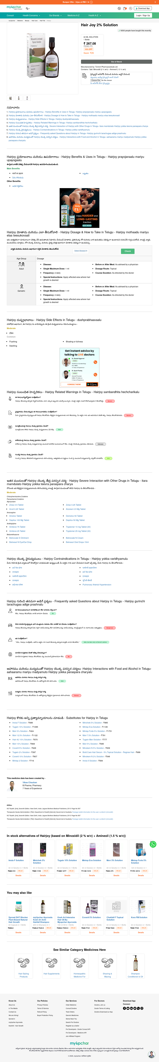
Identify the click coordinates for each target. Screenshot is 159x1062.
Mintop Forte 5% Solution (94, 731)
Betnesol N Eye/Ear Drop (20, 542)
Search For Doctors (72, 1022)
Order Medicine (71, 1005)
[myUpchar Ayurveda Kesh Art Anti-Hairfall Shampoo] (43, 906)
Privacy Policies (42, 1005)
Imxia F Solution (19, 722)
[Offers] (119, 8)
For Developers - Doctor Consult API (78, 1029)
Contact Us (12, 1012)
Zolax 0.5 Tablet (16, 504)
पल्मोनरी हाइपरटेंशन (90, 567)
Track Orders (70, 1012)
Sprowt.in (12, 1019)
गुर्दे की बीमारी (87, 580)
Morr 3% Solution (20, 731)
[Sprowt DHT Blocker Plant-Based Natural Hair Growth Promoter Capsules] (18, 906)
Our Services (71, 1001)
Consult (10, 15)
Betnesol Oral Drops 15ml (77, 542)
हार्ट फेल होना (17, 567)
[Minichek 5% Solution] (43, 849)
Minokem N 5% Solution (93, 748)
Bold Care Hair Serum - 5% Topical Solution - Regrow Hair (108, 752)
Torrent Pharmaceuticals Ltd (106, 66)
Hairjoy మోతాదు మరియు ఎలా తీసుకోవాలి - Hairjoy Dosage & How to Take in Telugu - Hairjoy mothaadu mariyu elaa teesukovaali (64, 115)
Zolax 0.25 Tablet (73, 504)
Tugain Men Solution (92, 739)
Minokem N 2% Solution (93, 756)
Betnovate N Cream (74, 537)
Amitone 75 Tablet (17, 526)
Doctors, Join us (99, 1005)
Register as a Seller (72, 1026)
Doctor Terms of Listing (102, 1008)
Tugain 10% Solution (21, 726)
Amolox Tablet (15, 515)
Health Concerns (30, 15)
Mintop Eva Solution (91, 726)
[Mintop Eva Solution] (92, 849)
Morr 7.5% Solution (91, 735)
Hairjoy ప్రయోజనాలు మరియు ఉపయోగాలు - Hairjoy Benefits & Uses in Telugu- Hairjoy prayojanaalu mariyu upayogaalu (60, 111)
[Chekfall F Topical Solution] (116, 906)
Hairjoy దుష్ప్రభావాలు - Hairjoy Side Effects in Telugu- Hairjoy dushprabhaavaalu (44, 119)
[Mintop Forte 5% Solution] (141, 849)
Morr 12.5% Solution (21, 735)
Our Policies (42, 1001)
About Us (12, 1005)
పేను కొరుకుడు (18, 177)
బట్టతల (85, 173)
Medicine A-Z (73, 15)
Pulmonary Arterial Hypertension (97, 584)
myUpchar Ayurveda (15, 1022)
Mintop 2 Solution (20, 760)
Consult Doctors (71, 1008)
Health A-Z (94, 15)
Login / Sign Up (143, 15)
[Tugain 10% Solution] (67, 849)
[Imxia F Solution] (18, 849)
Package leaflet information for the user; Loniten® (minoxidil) (92, 812)
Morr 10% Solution (20, 743)
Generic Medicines (72, 1015)
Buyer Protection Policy (45, 1015)
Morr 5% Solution (90, 743)
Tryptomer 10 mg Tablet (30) (78, 526)
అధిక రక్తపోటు (17, 186)
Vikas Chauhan (30, 782)
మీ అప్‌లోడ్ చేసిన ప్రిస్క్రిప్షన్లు (100, 83)
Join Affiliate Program (73, 1036)
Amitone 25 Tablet (17, 531)
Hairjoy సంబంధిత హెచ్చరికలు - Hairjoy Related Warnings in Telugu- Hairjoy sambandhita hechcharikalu (53, 122)
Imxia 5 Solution (90, 760)
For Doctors (99, 1001)
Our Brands (54, 15)
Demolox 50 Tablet (74, 515)
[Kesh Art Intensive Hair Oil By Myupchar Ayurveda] (67, 906)
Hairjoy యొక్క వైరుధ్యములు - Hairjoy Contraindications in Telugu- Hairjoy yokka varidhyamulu (49, 129)
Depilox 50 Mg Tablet (75, 520)
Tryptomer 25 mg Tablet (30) (78, 531)
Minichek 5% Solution (92, 722)
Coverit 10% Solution (21, 756)
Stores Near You (71, 1019)
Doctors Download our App (103, 1012)
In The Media (13, 1008)
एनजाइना (15, 571)
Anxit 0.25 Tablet (16, 509)
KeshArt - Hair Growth (16, 1026)
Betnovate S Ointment (19, 537)
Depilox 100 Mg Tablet (19, 520)
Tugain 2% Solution (21, 752)
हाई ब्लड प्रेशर (17, 584)
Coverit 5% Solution (21, 748)
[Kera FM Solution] (141, 906)
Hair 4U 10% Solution (22, 739)
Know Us (12, 1001)
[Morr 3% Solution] (116, 849)
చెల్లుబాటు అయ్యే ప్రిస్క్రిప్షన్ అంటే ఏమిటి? (104, 77)
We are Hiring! (13, 1015)
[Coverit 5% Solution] (92, 906)
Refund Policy (42, 1012)
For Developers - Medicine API (76, 1033)
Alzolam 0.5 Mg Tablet (75, 509)
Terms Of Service (43, 1008)
